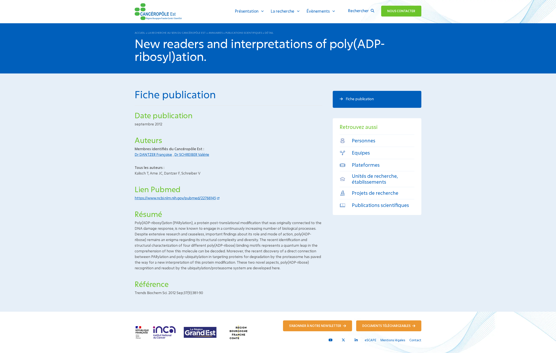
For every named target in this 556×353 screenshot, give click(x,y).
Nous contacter (401, 11)
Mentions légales (392, 340)
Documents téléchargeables (386, 326)
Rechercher (359, 10)
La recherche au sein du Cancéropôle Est (177, 32)
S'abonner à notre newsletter (315, 326)
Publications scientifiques (243, 32)
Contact (415, 340)
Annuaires (215, 32)
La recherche (282, 11)
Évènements (318, 11)
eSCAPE (370, 340)
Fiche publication (359, 99)
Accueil (140, 32)
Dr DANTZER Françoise (153, 154)
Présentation (246, 11)
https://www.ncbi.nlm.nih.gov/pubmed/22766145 (175, 198)
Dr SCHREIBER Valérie (191, 154)
